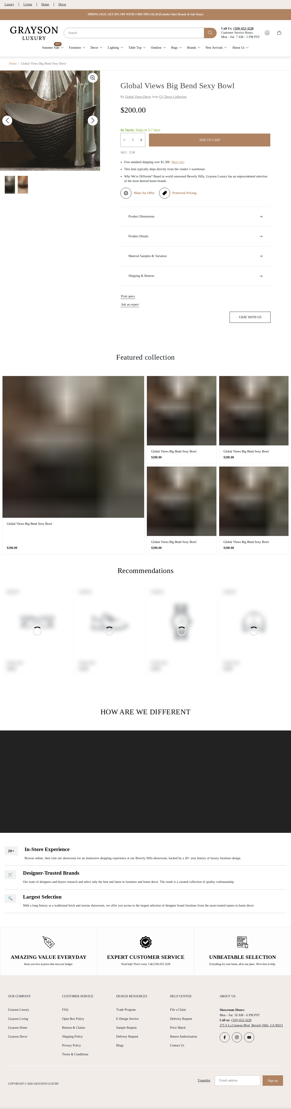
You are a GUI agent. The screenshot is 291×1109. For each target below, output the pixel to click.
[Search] (210, 33)
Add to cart (209, 140)
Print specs (128, 296)
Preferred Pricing (184, 193)
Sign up (273, 1080)
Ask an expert (130, 304)
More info (177, 162)
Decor (62, 4)
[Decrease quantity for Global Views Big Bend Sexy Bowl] (124, 140)
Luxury (9, 4)
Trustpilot (204, 1080)
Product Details (138, 236)
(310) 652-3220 (241, 1020)
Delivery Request (127, 1036)
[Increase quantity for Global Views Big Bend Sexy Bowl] (141, 140)
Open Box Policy (73, 1019)
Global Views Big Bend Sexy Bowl (29, 523)
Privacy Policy (71, 1045)
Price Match (178, 1027)
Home (45, 4)
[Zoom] (93, 78)
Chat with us (250, 317)
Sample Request (126, 1027)
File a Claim (178, 1009)
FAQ (65, 1009)
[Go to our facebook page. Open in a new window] (225, 1037)
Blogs (119, 1045)
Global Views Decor (138, 97)
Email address (228, 1080)
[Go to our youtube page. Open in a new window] (249, 1037)
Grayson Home (17, 1027)
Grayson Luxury (18, 1009)
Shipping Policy (72, 1036)
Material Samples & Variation (147, 256)
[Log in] (267, 33)
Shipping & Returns (141, 276)
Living (27, 4)
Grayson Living (18, 1019)
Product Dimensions (141, 216)
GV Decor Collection (172, 97)
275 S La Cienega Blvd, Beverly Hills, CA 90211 (251, 1025)
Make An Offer (144, 193)
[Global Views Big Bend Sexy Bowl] (73, 447)
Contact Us (177, 1045)
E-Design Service (127, 1019)
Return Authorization (183, 1036)
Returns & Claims (73, 1027)
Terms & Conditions (75, 1054)
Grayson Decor (17, 1036)
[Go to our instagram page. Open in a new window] (237, 1037)
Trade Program (126, 1009)
